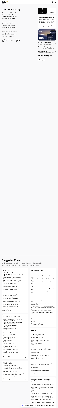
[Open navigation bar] (54, 2)
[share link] (53, 25)
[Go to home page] (6, 2)
